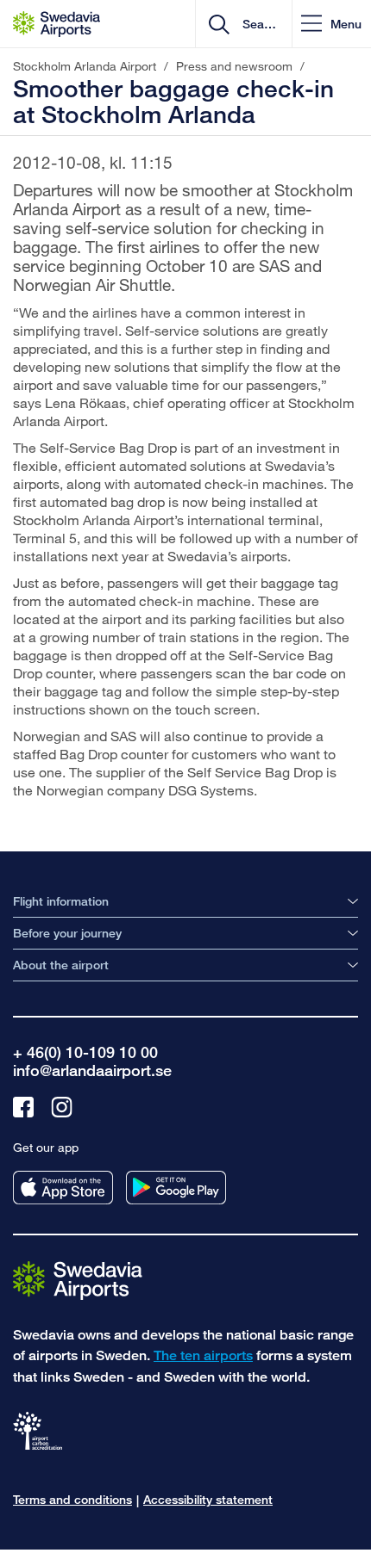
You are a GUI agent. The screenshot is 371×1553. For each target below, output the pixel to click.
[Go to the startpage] (77, 1279)
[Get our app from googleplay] (176, 1187)
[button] (331, 23)
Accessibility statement (208, 1499)
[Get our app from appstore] (63, 1187)
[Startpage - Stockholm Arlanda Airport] (56, 24)
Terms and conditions (72, 1499)
